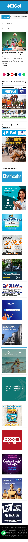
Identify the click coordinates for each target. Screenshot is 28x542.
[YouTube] (12, 74)
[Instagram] (4, 74)
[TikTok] (8, 74)
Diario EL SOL (6, 56)
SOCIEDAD (10, 49)
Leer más (4, 65)
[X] (15, 74)
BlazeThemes (14, 536)
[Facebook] (19, 74)
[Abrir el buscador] (24, 12)
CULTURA (5, 49)
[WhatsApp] (23, 74)
